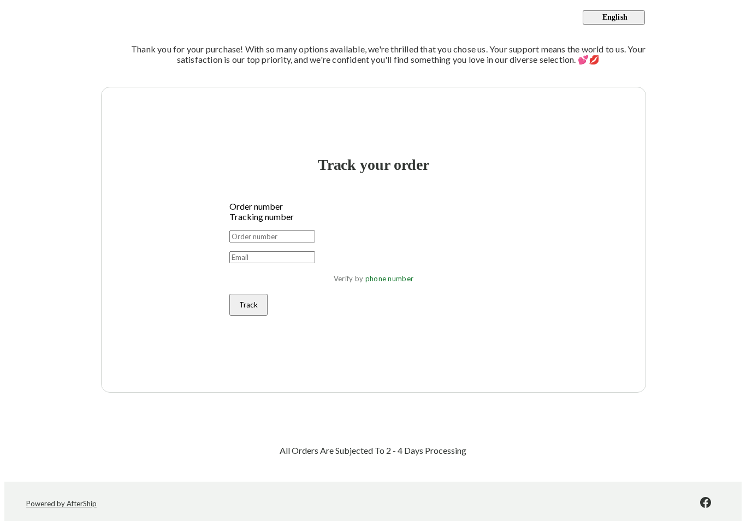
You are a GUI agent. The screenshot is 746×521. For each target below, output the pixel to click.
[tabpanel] (373, 273)
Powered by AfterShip (61, 503)
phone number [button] (389, 278)
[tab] (373, 206)
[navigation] (373, 17)
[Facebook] (705, 503)
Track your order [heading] (373, 164)
